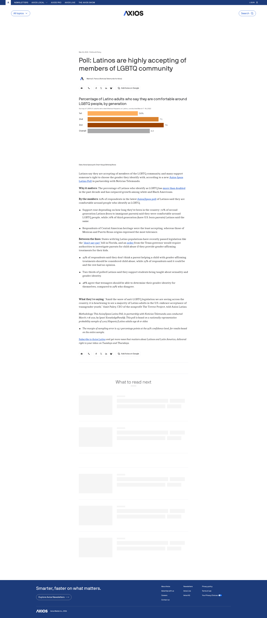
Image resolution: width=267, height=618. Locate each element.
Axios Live (70, 2)
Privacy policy (207, 586)
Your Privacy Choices (210, 595)
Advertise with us (167, 591)
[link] (81, 88)
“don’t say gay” (92, 243)
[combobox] (40, 2)
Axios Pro (56, 2)
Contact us (165, 600)
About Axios (165, 586)
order (130, 243)
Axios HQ (186, 595)
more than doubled (174, 188)
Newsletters (21, 2)
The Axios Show (87, 2)
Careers (164, 595)
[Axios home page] (8, 2)
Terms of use (206, 591)
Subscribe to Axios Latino (92, 339)
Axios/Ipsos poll (146, 199)
